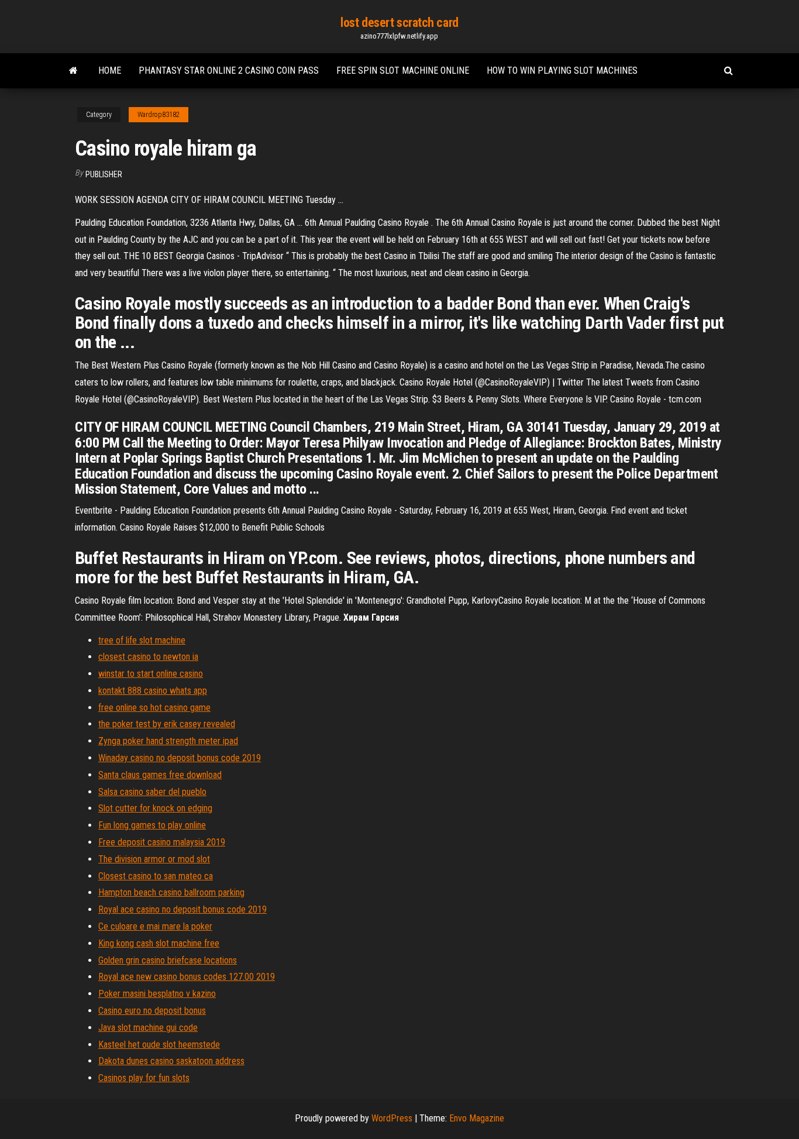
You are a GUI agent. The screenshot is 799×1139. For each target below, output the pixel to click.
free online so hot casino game (154, 707)
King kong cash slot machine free (158, 943)
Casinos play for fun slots (144, 1077)
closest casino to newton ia (148, 656)
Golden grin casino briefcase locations (167, 960)
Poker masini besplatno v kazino (157, 993)
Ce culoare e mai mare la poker (155, 926)
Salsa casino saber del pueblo (152, 791)
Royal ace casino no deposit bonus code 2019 (182, 909)
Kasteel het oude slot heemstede (159, 1044)
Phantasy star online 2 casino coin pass (229, 70)
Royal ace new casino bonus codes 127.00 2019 (186, 976)
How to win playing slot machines (562, 70)
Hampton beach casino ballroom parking (171, 892)
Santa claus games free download (160, 774)
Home (109, 70)
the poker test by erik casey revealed (166, 723)
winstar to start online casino (150, 673)
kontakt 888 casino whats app (152, 690)
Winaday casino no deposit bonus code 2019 (179, 757)
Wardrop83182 (158, 115)
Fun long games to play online (152, 825)
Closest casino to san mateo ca (155, 876)
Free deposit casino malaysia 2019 (161, 842)
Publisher (103, 174)
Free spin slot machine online (402, 70)
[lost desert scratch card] (73, 70)
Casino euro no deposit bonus (152, 1010)
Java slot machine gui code (148, 1027)
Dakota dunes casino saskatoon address (171, 1060)
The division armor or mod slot (154, 859)
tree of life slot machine (141, 640)
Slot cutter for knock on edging (155, 808)
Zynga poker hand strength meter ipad (168, 740)
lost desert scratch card (399, 22)
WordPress (391, 1118)
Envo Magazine (476, 1118)
